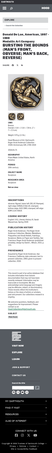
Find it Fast (12, 407)
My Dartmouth (14, 401)
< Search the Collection (14, 26)
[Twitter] (28, 435)
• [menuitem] (17, 446)
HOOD (45, 8)
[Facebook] (16, 435)
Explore (9, 20)
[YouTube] (35, 435)
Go (37, 388)
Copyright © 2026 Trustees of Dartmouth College (23, 443)
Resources (12, 414)
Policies (22, 446)
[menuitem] (26, 401)
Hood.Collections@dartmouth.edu (22, 309)
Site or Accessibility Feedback (24, 449)
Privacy (13, 446)
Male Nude (13, 317)
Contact (32, 446)
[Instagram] (22, 435)
